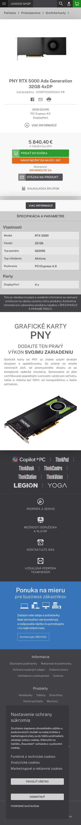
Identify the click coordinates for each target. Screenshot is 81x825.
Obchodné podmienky (23, 663)
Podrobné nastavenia (25, 806)
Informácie (40, 657)
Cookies (58, 675)
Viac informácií (40, 205)
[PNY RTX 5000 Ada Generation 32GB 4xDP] (40, 48)
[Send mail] (40, 99)
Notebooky (25, 695)
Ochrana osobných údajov (29, 669)
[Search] (61, 3)
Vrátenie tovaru (58, 669)
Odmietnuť (37, 796)
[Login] (69, 3)
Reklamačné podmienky (56, 663)
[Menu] (4, 3)
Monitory (52, 701)
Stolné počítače (33, 701)
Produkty (40, 688)
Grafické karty (56, 13)
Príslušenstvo (31, 13)
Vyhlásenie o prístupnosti (33, 675)
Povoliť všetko (37, 781)
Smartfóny (56, 695)
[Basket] (77, 3)
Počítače (10, 13)
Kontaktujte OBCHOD (33, 636)
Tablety (40, 695)
